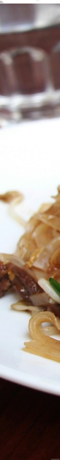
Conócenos (1, 1)
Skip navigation (1, 0)
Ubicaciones (1, 2)
